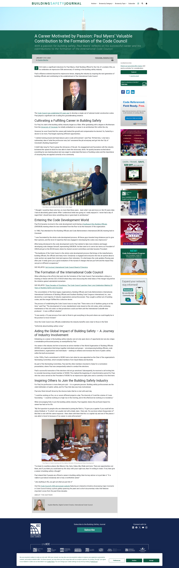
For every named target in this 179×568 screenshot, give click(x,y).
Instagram (146, 527)
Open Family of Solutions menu (138, 3)
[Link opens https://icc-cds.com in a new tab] (130, 550)
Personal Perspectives (104, 58)
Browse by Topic (120, 3)
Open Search (142, 3)
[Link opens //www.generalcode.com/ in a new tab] (77, 550)
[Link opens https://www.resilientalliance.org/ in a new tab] (114, 550)
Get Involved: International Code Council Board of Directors (66, 267)
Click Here (124, 84)
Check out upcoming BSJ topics (131, 66)
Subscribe (131, 3)
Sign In (146, 3)
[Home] (56, 3)
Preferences (116, 560)
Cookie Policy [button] (51, 561)
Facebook (136, 527)
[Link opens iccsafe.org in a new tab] (38, 550)
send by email (135, 76)
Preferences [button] (93, 561)
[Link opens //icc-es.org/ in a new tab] (51, 550)
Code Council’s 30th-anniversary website (55, 486)
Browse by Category (105, 3)
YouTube (143, 527)
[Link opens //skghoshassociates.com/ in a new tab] (89, 550)
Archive (93, 3)
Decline (134, 560)
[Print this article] (112, 60)
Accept (151, 560)
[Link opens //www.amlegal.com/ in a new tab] (142, 550)
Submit (133, 72)
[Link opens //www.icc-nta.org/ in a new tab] (101, 550)
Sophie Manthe (43, 60)
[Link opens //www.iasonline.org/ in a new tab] (65, 550)
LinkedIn (133, 527)
